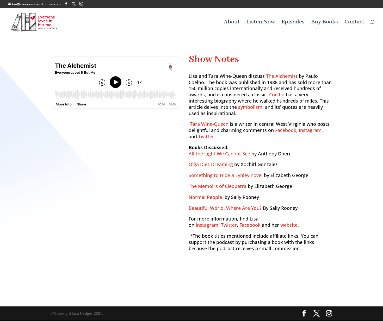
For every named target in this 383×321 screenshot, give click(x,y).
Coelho (277, 94)
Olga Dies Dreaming (211, 164)
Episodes (293, 23)
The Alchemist (282, 76)
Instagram (310, 130)
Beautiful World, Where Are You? (225, 208)
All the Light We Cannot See (219, 153)
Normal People (205, 197)
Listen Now (260, 23)
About (232, 23)
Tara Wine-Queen (209, 124)
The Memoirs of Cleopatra (217, 186)
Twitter (206, 136)
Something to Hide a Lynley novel (226, 175)
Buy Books (324, 23)
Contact (354, 23)
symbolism (250, 107)
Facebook (285, 130)
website (289, 225)
